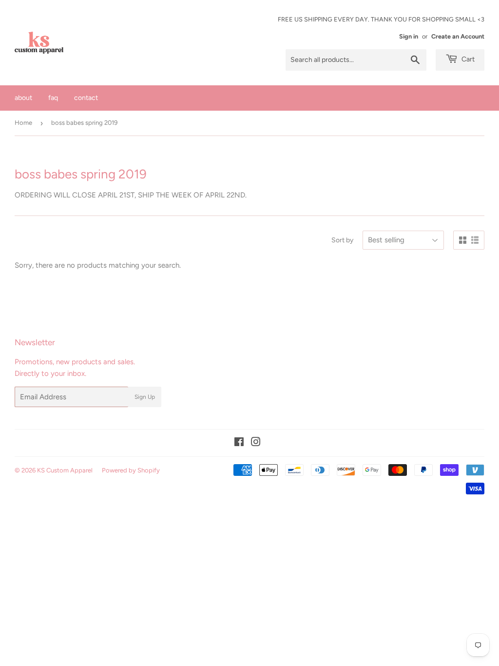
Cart (467, 59)
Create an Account (457, 36)
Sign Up (144, 396)
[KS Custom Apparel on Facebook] (239, 443)
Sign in (408, 36)
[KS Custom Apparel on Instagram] (256, 443)
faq (53, 98)
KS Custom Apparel (65, 470)
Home (23, 122)
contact (86, 98)
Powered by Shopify (131, 470)
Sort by (342, 240)
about (23, 98)
